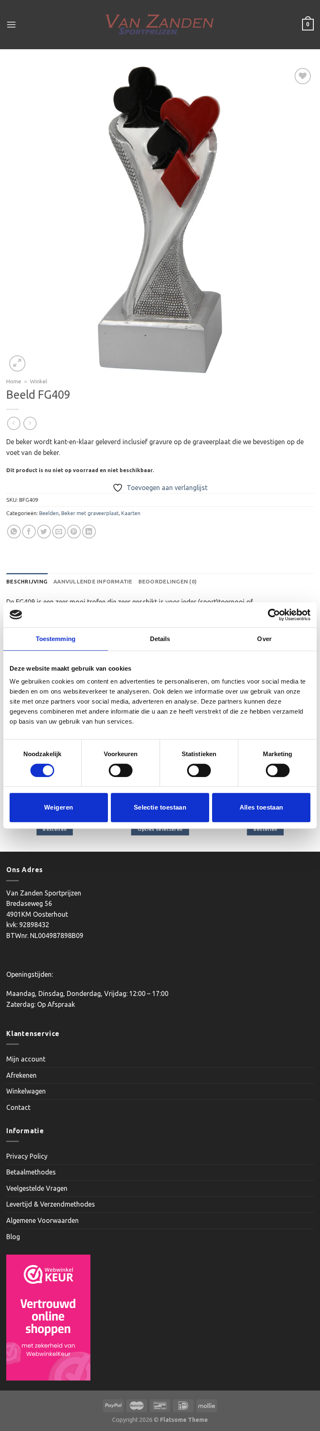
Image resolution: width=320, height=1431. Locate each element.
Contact (18, 1107)
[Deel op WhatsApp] (14, 531)
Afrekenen (21, 1075)
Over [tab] (264, 638)
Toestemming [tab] (55, 638)
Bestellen (54, 829)
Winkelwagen (26, 1091)
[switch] (120, 770)
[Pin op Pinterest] (74, 531)
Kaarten (130, 513)
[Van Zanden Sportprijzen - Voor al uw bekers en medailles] (160, 24)
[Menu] (11, 24)
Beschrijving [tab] (27, 581)
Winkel (38, 381)
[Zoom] (17, 363)
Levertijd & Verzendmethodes (50, 1204)
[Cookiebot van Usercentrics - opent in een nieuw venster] (274, 615)
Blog (13, 1236)
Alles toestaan (261, 807)
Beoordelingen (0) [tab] (167, 581)
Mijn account (25, 1059)
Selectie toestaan (160, 807)
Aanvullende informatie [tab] (92, 581)
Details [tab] (160, 638)
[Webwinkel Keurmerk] (48, 1318)
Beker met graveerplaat (90, 513)
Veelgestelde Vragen (37, 1188)
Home (13, 381)
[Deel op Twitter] (44, 531)
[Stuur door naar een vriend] (59, 531)
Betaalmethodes (31, 1172)
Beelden (49, 513)
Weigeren (58, 807)
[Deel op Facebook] (29, 531)
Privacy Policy (27, 1156)
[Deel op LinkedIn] (89, 531)
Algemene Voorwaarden (42, 1220)
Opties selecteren (160, 829)
